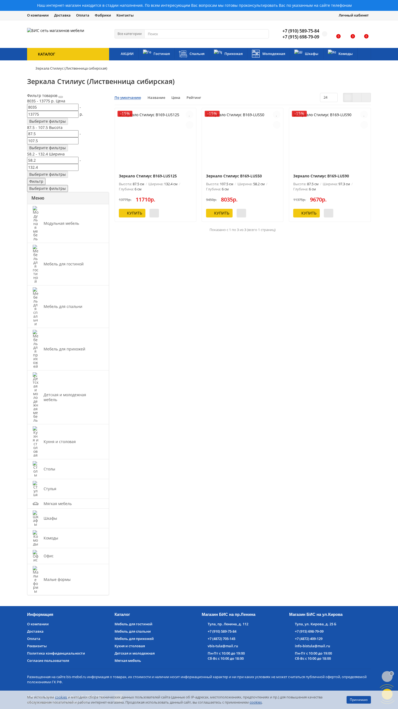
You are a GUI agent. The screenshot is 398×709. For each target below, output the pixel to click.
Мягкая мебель (128, 660)
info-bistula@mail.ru (312, 645)
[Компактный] (366, 97)
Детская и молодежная (135, 653)
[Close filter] (60, 97)
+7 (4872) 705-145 (221, 638)
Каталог (122, 614)
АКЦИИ (127, 53)
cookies (61, 697)
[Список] (357, 97)
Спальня (197, 53)
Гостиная (162, 53)
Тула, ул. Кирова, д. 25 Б (315, 624)
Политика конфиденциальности (56, 653)
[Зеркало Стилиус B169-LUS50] (242, 140)
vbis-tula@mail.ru (223, 645)
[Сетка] (348, 97)
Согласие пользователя (48, 660)
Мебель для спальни (133, 631)
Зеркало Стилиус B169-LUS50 (234, 175)
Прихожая (233, 53)
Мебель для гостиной (133, 624)
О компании (38, 15)
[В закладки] (189, 114)
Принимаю (359, 699)
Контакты (125, 15)
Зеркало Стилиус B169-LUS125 (148, 175)
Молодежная (273, 53)
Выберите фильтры (47, 121)
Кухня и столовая (130, 645)
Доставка (62, 15)
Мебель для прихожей (134, 638)
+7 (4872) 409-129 (308, 638)
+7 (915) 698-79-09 (309, 631)
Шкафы (311, 53)
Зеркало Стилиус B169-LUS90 (321, 175)
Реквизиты (37, 645)
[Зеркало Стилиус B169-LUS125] (155, 140)
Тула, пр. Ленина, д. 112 (228, 624)
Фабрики (103, 15)
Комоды (345, 53)
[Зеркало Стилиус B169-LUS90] (329, 140)
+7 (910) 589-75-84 (222, 631)
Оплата (82, 15)
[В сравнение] (189, 125)
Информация (40, 614)
